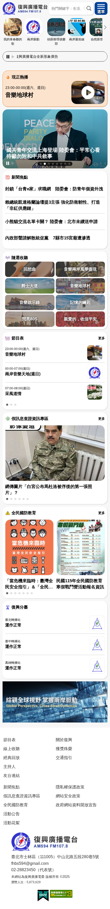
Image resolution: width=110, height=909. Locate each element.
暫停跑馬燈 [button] (7, 57)
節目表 (18, 338)
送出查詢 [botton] (88, 8)
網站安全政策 (68, 796)
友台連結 (11, 775)
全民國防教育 (24, 513)
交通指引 (64, 757)
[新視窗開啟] (43, 896)
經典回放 (11, 757)
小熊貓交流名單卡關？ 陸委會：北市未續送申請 (51, 221)
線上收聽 (11, 748)
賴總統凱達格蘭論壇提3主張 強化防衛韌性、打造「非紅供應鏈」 (52, 205)
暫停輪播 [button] (7, 163)
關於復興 (64, 739)
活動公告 (11, 813)
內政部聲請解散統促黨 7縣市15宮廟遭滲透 (47, 238)
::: (55, 50)
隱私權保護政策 (70, 787)
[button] (41, 164)
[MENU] (101, 8)
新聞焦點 (20, 177)
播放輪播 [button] (12, 163)
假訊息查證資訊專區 (30, 418)
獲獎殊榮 (64, 748)
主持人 (9, 766)
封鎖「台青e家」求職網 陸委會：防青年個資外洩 (54, 189)
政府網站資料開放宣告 (76, 804)
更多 (101, 338)
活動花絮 (11, 822)
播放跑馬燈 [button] (13, 57)
